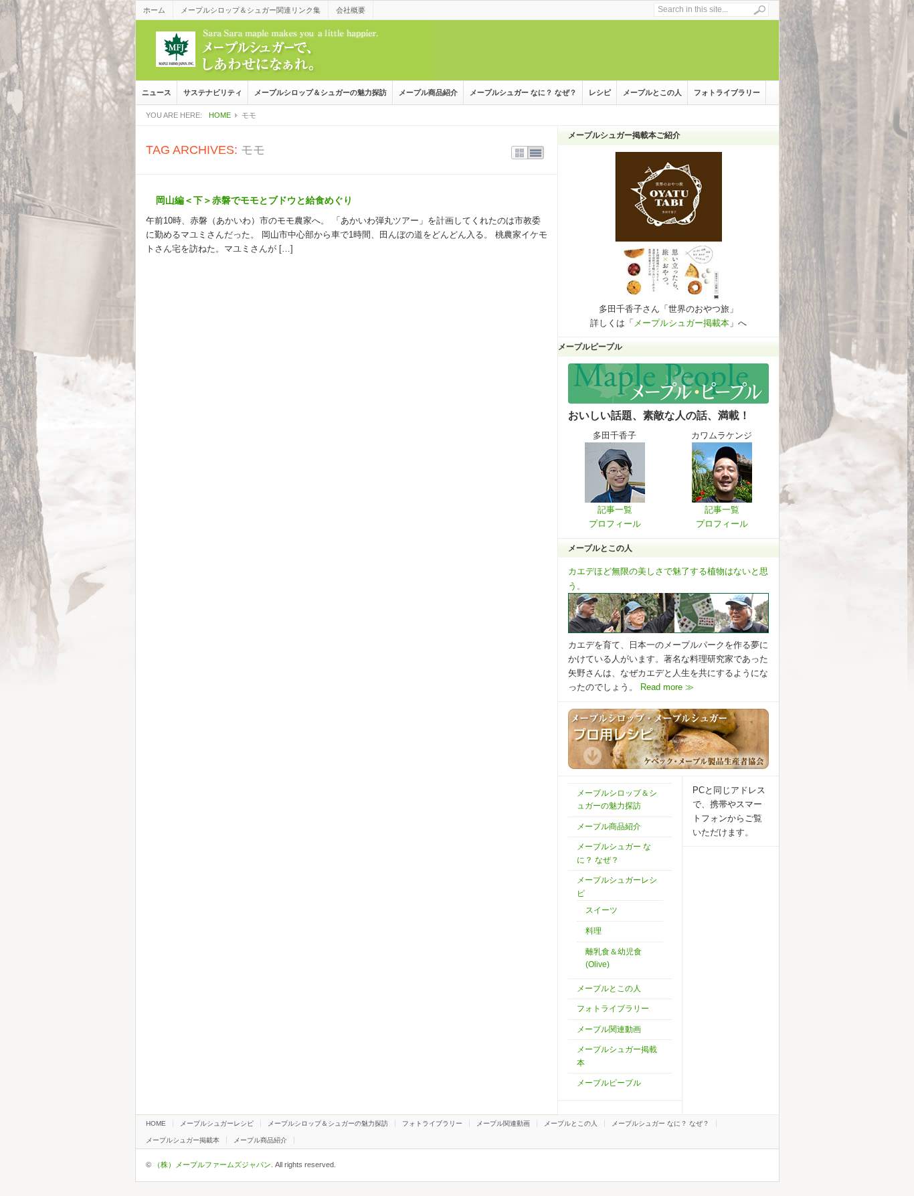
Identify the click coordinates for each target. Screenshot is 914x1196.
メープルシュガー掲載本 (681, 323)
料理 (593, 931)
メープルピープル (609, 1083)
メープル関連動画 (609, 1029)
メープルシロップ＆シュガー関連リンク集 (251, 10)
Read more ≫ (666, 687)
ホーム (154, 10)
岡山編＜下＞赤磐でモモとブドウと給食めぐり (254, 200)
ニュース (156, 92)
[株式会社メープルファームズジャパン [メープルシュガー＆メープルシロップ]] (284, 50)
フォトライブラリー (727, 92)
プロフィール (615, 524)
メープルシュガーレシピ (217, 1123)
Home (220, 115)
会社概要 (350, 10)
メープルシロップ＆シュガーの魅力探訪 (320, 92)
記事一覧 (615, 510)
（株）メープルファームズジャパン (212, 1165)
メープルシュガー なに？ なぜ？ (523, 92)
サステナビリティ (212, 92)
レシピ (600, 92)
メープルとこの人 (652, 92)
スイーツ (601, 910)
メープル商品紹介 (428, 92)
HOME (156, 1123)
